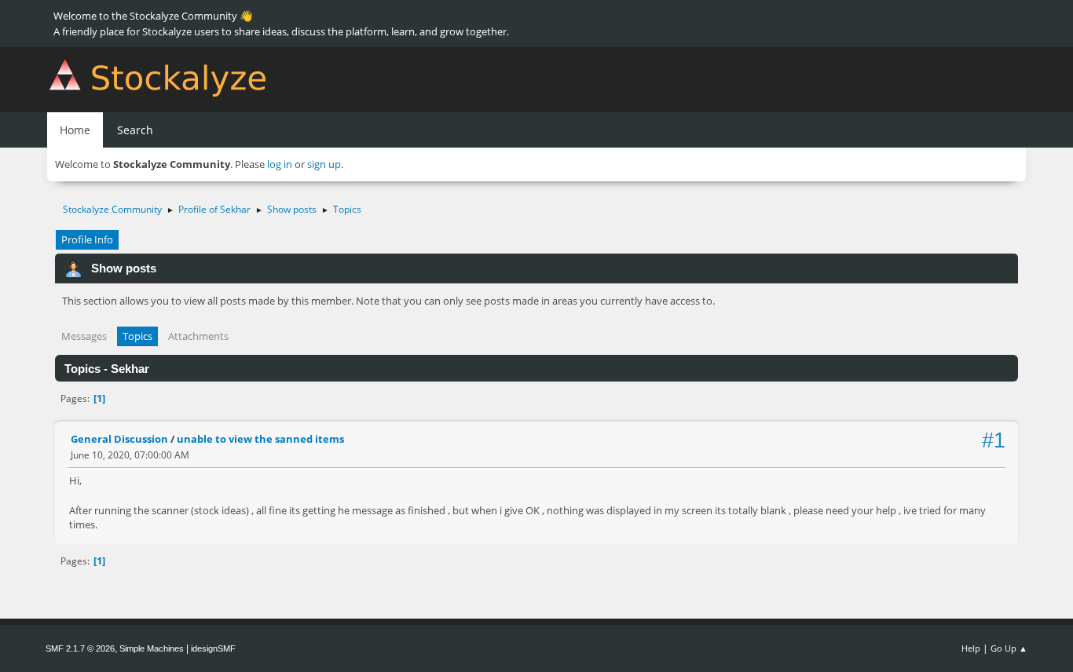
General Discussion (119, 439)
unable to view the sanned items (260, 439)
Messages (84, 336)
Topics (137, 336)
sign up (324, 164)
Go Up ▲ (1009, 648)
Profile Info (87, 239)
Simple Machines (151, 648)
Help (970, 648)
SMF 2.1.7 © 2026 (80, 648)
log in (279, 164)
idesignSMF (213, 648)
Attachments (198, 336)
